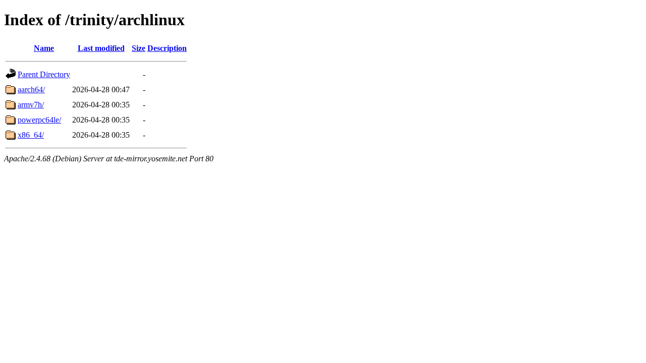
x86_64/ (31, 135)
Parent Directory (44, 74)
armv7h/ (31, 104)
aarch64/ (31, 89)
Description (167, 48)
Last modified (101, 48)
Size (138, 48)
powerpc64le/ (39, 119)
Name (44, 48)
